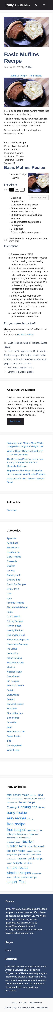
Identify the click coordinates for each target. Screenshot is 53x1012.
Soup (9, 727)
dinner (41, 807)
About (14, 1002)
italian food (34, 834)
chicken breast (12, 803)
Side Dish (12, 708)
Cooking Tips (13, 579)
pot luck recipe (11, 859)
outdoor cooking (33, 851)
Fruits (10, 612)
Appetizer (11, 538)
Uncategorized (14, 745)
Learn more (15, 421)
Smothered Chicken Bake (21, 372)
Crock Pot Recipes (16, 584)
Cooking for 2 (13, 575)
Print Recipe (36, 75)
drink (9, 593)
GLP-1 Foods (13, 616)
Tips (9, 741)
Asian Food (12, 543)
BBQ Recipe (13, 547)
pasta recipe (24, 854)
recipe (9, 863)
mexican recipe (13, 842)
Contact (22, 1002)
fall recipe (31, 819)
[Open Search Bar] (36, 5)
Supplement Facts (16, 731)
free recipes (16, 830)
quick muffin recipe (21, 363)
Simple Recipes (31, 343)
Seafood (11, 699)
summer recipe (29, 877)
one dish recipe (16, 850)
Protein (10, 690)
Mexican (11, 667)
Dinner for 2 (13, 589)
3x (22, 189)
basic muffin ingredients (20, 351)
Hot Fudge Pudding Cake (20, 367)
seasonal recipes (15, 704)
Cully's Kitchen (17, 5)
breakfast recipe (17, 799)
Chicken (11, 566)
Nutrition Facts (14, 672)
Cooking (11, 570)
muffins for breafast (23, 359)
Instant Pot (12, 653)
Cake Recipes (15, 343)
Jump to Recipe (19, 75)
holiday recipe (21, 834)
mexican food (25, 838)
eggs (9, 598)
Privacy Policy (35, 1002)
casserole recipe (30, 799)
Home (8, 950)
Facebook (12, 510)
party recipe (12, 855)
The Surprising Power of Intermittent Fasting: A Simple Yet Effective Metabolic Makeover (25, 462)
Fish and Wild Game (17, 607)
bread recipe (13, 552)
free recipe (16, 824)
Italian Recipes (14, 658)
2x (17, 189)
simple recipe (18, 868)
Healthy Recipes (15, 630)
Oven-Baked (13, 676)
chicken (41, 799)
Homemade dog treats (18, 639)
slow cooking (13, 877)
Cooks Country (25, 334)
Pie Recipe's (13, 681)
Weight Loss (13, 750)
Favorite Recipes (15, 602)
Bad (40, 794)
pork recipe (36, 855)
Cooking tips (27, 807)
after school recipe (18, 794)
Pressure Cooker (15, 685)
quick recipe (35, 858)
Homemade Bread (16, 635)
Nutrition (27, 841)
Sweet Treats (13, 736)
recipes (17, 862)
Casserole (12, 561)
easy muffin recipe (22, 355)
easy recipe (17, 812)
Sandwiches (13, 695)
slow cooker (13, 718)
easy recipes (16, 818)
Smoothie (11, 722)
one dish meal (35, 846)
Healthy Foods (14, 625)
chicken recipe (26, 802)
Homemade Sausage (17, 644)
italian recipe (12, 838)
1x (12, 189)
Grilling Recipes (15, 621)
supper (12, 882)
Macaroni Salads (15, 662)
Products (22, 858)
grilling (10, 834)
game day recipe (35, 830)
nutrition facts (16, 846)
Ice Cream (12, 649)
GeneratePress (42, 1007)
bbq (8, 798)
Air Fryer (33, 795)
